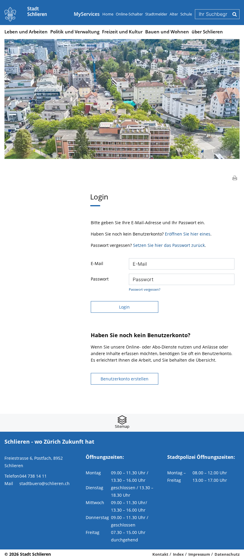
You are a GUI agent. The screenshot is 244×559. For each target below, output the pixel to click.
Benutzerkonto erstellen (124, 379)
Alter (174, 14)
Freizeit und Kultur (122, 32)
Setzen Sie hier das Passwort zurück (169, 245)
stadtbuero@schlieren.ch (44, 483)
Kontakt (160, 554)
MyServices (87, 14)
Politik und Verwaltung (74, 32)
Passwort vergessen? (144, 289)
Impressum (199, 554)
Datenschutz (227, 554)
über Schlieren (207, 32)
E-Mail (97, 263)
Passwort (100, 279)
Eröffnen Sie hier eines (187, 234)
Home (107, 14)
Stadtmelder (156, 14)
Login (124, 307)
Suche (234, 14)
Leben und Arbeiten (26, 32)
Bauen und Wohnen (167, 32)
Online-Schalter (129, 14)
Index (178, 554)
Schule (186, 14)
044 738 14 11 (33, 476)
